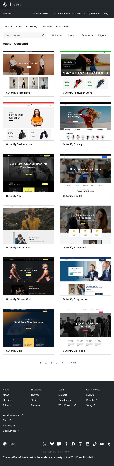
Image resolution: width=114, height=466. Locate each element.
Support (62, 394)
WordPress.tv (67, 405)
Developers (64, 400)
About (6, 389)
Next (73, 362)
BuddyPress (11, 430)
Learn (61, 389)
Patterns (35, 405)
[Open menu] (109, 4)
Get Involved (93, 389)
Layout (71, 35)
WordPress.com (13, 415)
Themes (7, 13)
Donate (91, 400)
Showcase (36, 389)
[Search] (43, 35)
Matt (7, 420)
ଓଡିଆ (13, 444)
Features (86, 35)
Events (90, 394)
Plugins (34, 400)
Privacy (7, 405)
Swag (90, 405)
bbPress (9, 425)
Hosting (7, 400)
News (6, 394)
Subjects (102, 35)
